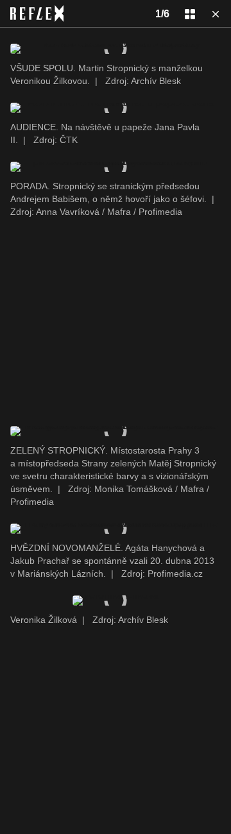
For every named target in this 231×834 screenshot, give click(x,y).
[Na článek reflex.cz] (37, 13)
